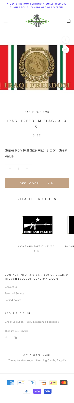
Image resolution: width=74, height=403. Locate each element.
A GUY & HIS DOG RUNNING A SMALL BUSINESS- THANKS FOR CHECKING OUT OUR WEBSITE (37, 5)
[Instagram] (15, 337)
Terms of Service (14, 293)
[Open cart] (68, 21)
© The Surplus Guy (37, 355)
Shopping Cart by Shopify (50, 360)
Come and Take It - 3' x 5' (37, 246)
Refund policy (13, 300)
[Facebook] (6, 337)
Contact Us (11, 287)
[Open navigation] (5, 20)
